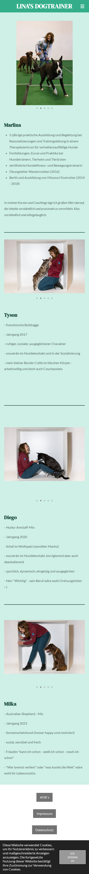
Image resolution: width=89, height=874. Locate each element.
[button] (79, 24)
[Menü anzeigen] (82, 6)
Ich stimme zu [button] (72, 856)
